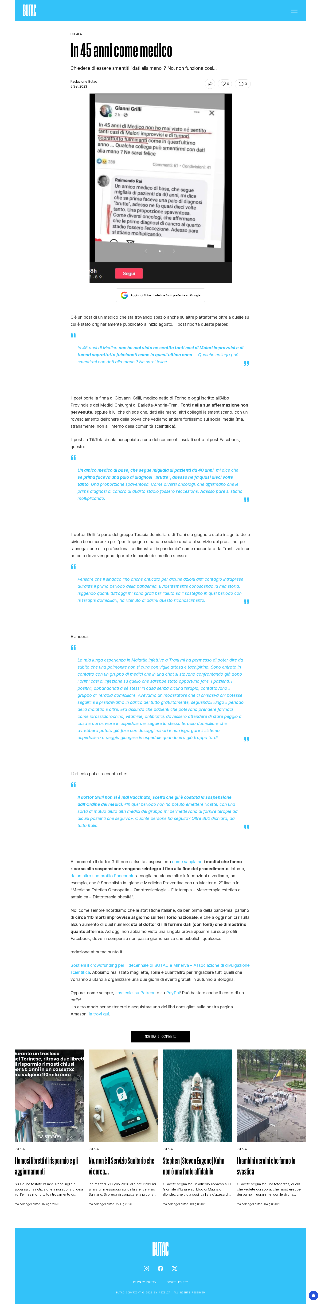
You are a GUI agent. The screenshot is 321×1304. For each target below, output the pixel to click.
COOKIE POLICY (177, 1282)
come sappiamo (187, 861)
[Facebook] (160, 1268)
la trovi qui (99, 1013)
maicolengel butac (27, 1204)
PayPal (173, 992)
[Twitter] (174, 1268)
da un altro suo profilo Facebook (101, 875)
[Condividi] (210, 84)
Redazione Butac (83, 81)
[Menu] (294, 10)
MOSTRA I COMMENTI (160, 1036)
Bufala (20, 1149)
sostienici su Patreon (135, 992)
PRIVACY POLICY (145, 1282)
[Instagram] (146, 1268)
